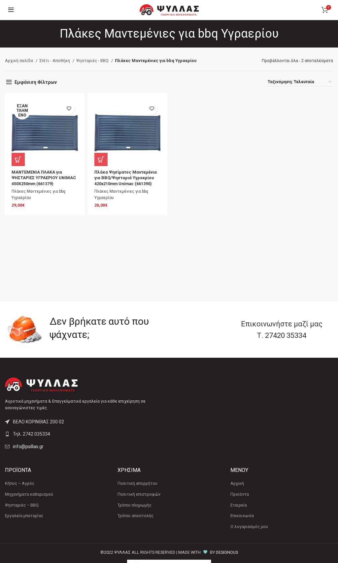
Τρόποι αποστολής (135, 515)
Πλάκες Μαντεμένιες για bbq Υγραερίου (38, 194)
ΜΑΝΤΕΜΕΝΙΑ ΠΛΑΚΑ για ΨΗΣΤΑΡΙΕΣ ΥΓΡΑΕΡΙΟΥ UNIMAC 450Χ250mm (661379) (44, 178)
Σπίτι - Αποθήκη (55, 60)
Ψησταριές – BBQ (22, 505)
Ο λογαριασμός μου (249, 526)
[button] (101, 159)
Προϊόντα (239, 494)
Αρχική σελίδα (19, 60)
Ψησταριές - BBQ (93, 60)
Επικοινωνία (242, 515)
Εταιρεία (238, 505)
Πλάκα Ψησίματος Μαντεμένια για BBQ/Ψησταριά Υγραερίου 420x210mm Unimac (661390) (125, 178)
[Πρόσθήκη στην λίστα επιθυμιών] (69, 109)
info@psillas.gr (28, 446)
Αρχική (237, 483)
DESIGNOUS (227, 552)
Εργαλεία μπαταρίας (24, 515)
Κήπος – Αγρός (19, 483)
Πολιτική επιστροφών (139, 494)
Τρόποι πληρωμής (135, 505)
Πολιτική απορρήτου (137, 483)
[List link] (84, 434)
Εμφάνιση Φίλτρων (36, 82)
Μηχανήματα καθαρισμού (29, 494)
